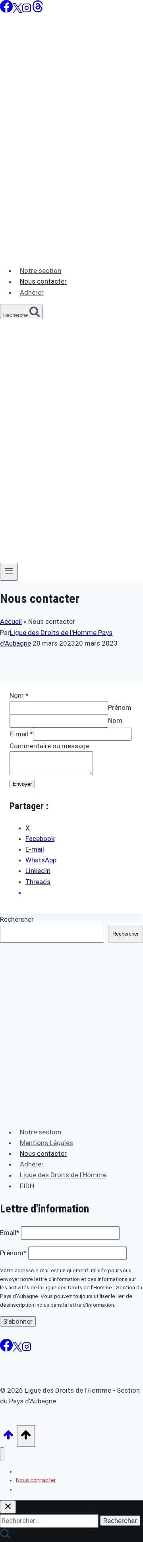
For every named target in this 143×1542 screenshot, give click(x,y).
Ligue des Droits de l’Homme (63, 1175)
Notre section (40, 270)
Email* (9, 1233)
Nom (19, 696)
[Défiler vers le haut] (8, 1437)
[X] (17, 10)
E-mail (21, 734)
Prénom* (13, 1253)
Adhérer (32, 292)
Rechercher (17, 919)
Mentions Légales (46, 1143)
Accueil (11, 621)
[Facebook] (6, 10)
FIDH (27, 1186)
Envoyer (22, 784)
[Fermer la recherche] (8, 1506)
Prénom (119, 707)
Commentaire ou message (49, 746)
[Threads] (37, 10)
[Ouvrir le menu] (9, 571)
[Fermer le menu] (2, 1453)
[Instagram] (26, 10)
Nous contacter (43, 282)
